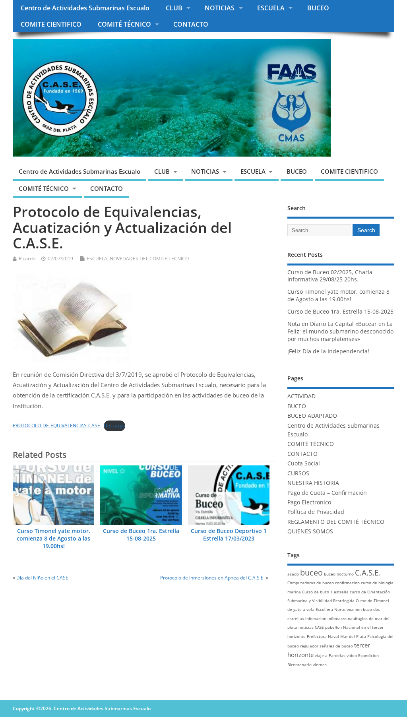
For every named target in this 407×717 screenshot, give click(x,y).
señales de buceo (336, 646)
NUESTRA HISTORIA (313, 482)
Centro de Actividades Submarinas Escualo (85, 8)
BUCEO (318, 8)
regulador (309, 646)
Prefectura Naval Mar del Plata (336, 636)
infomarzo (337, 618)
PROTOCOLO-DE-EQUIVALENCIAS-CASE (56, 425)
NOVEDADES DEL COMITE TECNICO (149, 258)
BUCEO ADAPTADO (312, 415)
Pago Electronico (309, 502)
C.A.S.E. (368, 573)
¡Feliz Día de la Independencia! (328, 351)
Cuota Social (303, 463)
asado (293, 574)
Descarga (114, 425)
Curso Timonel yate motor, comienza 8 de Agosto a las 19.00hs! (53, 538)
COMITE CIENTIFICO (51, 24)
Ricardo (27, 258)
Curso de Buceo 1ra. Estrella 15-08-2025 (141, 534)
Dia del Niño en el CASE (42, 577)
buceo (311, 572)
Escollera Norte (330, 609)
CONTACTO (190, 24)
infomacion (315, 618)
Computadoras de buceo (310, 582)
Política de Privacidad (315, 511)
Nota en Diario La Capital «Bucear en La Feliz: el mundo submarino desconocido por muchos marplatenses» (340, 331)
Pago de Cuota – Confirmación (327, 492)
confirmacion (347, 582)
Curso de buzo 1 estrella (325, 592)
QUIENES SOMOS (310, 531)
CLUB (174, 8)
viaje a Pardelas (330, 655)
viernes (320, 664)
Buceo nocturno (339, 574)
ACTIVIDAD (301, 396)
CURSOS (298, 473)
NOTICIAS (220, 8)
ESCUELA (271, 8)
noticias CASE (311, 627)
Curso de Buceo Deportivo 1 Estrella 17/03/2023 (229, 534)
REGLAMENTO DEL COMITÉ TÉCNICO (335, 521)
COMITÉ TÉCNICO (124, 24)
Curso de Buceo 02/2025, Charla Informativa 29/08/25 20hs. (329, 276)
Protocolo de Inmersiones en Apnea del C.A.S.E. (212, 577)
